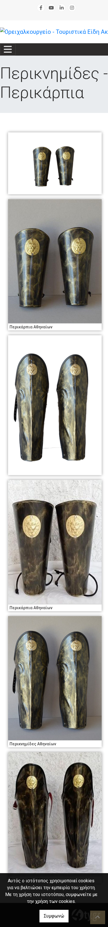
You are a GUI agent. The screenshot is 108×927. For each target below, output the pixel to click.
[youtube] (51, 8)
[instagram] (72, 8)
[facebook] (41, 8)
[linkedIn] (62, 8)
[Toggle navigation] (8, 49)
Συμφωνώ (54, 916)
